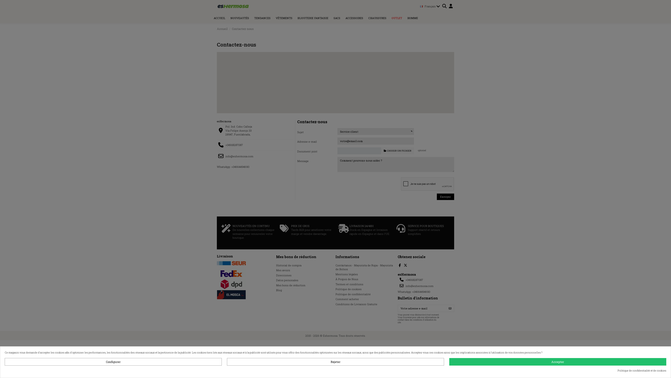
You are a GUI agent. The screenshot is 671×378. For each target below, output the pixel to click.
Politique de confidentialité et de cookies (642, 370)
